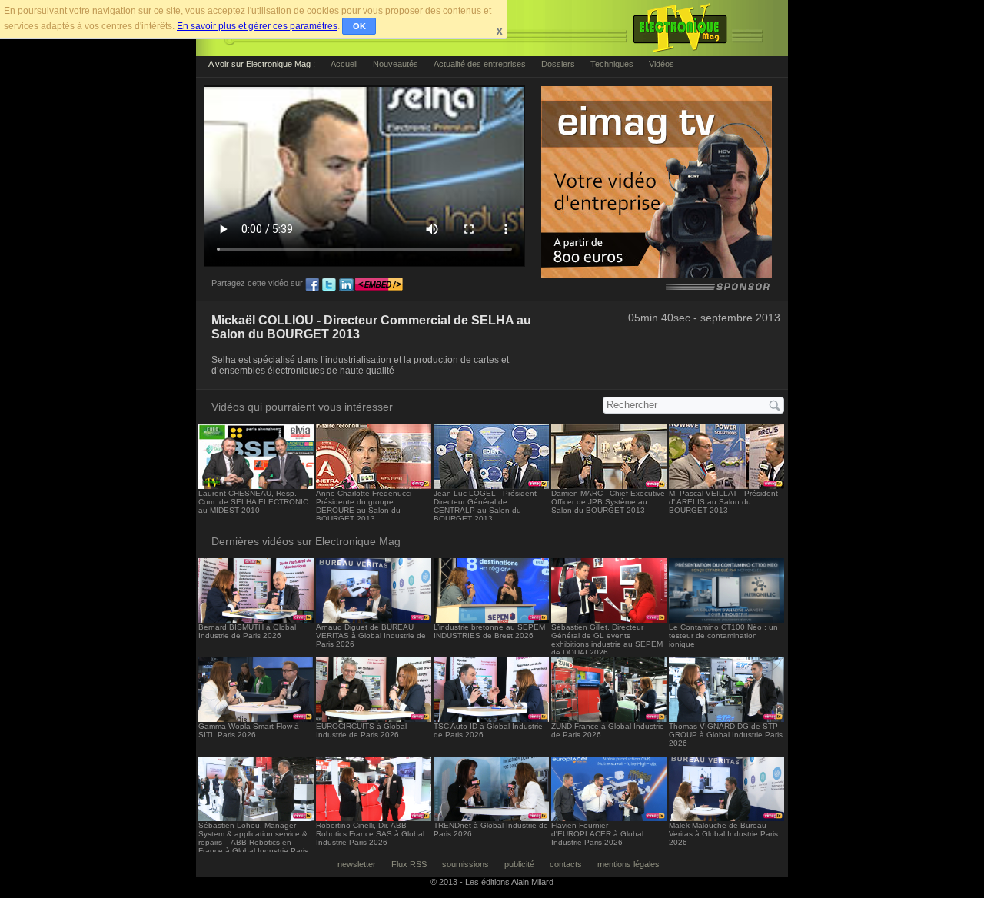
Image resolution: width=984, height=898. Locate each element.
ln (346, 285)
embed (379, 285)
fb (312, 285)
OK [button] (359, 26)
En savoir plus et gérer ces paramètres (257, 26)
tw (329, 285)
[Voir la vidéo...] (256, 484)
